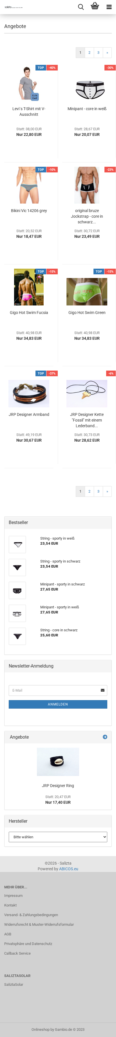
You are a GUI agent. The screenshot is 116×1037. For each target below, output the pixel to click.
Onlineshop (41, 1029)
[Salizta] (11, 7)
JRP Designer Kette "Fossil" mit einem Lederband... (87, 420)
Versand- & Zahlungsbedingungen (31, 915)
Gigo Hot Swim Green (87, 312)
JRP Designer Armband (29, 414)
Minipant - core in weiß (87, 108)
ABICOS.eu (68, 869)
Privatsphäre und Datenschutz (28, 944)
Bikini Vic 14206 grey (29, 210)
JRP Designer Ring (58, 785)
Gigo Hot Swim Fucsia (29, 312)
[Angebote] (105, 737)
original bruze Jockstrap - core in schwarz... (87, 216)
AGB (7, 934)
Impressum (13, 895)
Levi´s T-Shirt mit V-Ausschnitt (28, 111)
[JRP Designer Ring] (58, 762)
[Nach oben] (100, 1028)
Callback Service (17, 953)
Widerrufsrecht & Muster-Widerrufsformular (39, 924)
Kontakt (10, 905)
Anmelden (58, 704)
